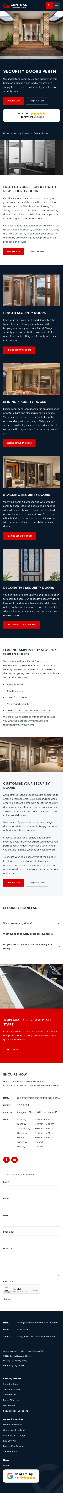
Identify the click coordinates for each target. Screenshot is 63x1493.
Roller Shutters (11, 1400)
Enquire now (13, 101)
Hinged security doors (19, 350)
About (6, 1465)
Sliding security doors (19, 443)
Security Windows (12, 1389)
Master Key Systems (14, 1446)
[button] (31, 115)
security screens (32, 229)
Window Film (9, 1405)
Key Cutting (9, 1441)
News (6, 1460)
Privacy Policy (21, 1361)
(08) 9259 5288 (37, 101)
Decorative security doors (21, 625)
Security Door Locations (15, 1411)
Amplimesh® (29, 661)
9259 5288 (23, 1105)
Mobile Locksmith (12, 1424)
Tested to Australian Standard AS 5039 (28, 710)
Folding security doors (20, 536)
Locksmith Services (13, 1419)
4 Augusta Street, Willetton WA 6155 (37, 1112)
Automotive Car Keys (14, 1435)
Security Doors (10, 1384)
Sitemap (6, 1361)
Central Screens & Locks (20, 795)
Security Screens (12, 1378)
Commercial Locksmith (15, 1430)
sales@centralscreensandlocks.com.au (39, 1098)
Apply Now (12, 1049)
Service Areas (10, 1451)
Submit (8, 1299)
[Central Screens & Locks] (15, 5)
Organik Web (19, 1365)
